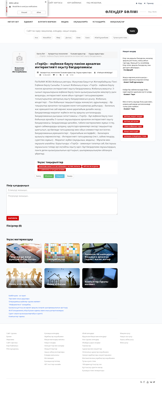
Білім (78, 37)
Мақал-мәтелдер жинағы (54, 339)
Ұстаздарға (99, 21)
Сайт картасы (55, 3)
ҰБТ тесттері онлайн (52, 364)
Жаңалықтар (117, 21)
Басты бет (41, 54)
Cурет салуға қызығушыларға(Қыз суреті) (25, 313)
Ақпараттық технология (58, 54)
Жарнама (10, 339)
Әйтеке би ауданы (90, 166)
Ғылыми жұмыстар (78, 54)
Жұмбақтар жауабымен (54, 336)
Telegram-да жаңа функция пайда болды (22, 258)
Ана (36, 37)
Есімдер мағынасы (51, 355)
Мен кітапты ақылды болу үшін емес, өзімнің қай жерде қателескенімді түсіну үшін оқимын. (138, 104)
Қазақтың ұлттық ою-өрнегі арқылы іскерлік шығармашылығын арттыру (38, 307)
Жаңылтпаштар (50, 349)
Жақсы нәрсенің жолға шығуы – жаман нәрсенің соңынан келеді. (136, 78)
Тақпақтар (86, 346)
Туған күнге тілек (120, 37)
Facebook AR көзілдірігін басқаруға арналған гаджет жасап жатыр (99, 257)
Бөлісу (38, 176)
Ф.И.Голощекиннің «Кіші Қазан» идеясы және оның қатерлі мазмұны (36, 310)
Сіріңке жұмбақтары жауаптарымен (96, 355)
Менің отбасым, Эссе (21, 284)
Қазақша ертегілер (52, 361)
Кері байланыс (74, 3)
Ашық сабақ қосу (127, 339)
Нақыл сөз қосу (126, 336)
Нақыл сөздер (50, 343)
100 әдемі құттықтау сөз (92, 364)
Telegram (59, 176)
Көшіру (69, 176)
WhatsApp (48, 176)
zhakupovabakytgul (104, 72)
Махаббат (47, 37)
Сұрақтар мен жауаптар (92, 349)
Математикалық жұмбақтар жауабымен (98, 358)
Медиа (64, 21)
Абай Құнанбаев (101, 37)
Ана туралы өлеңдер (90, 339)
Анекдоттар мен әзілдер (54, 346)
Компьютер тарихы (17, 316)
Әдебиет (28, 21)
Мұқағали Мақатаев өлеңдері (94, 336)
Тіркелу (150, 3)
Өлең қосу (124, 343)
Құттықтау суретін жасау (92, 367)
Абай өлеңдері (88, 333)
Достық (68, 37)
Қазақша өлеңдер (51, 333)
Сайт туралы (11, 333)
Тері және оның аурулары (19, 299)
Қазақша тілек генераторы (93, 370)
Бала (87, 37)
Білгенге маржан (47, 21)
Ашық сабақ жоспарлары (54, 352)
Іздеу (132, 31)
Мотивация (49, 358)
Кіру (140, 3)
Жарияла (12, 218)
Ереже (9, 336)
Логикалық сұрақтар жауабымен (95, 352)
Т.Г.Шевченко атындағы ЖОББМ (52, 170)
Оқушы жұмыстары (96, 54)
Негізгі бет (13, 21)
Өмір (58, 37)
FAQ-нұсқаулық (94, 3)
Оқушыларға (81, 21)
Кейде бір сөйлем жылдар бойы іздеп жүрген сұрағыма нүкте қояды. (137, 90)
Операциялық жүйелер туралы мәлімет (24, 301)
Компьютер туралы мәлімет (96, 283)
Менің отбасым (56, 284)
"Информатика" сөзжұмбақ (20, 304)
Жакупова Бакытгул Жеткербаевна (19, 70)
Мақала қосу (125, 333)
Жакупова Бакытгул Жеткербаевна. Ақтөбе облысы (59, 166)
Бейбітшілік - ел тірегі (17, 295)
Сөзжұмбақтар (56, 259)
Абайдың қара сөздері (91, 343)
